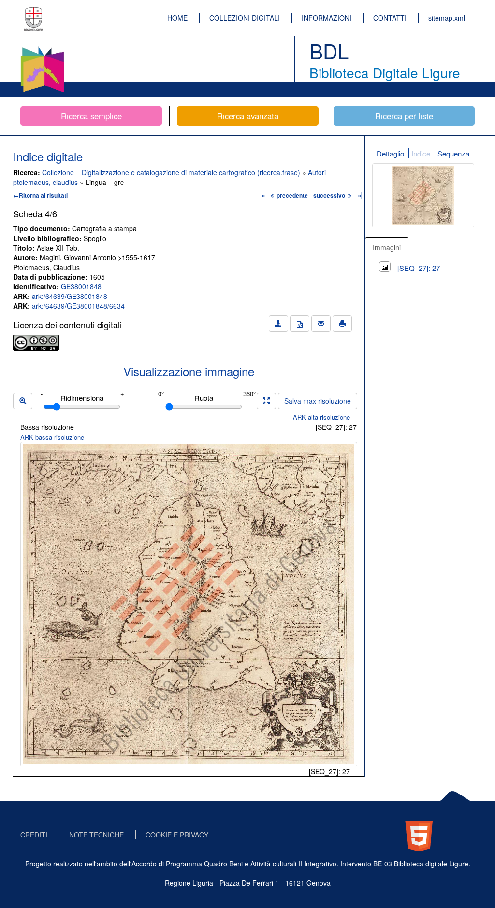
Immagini (387, 247)
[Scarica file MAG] (299, 323)
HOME (177, 18)
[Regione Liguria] (34, 12)
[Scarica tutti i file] (278, 323)
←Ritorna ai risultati (40, 195)
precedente (292, 195)
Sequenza (453, 153)
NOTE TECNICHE (96, 834)
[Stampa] (342, 323)
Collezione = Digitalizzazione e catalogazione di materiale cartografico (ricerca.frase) (172, 172)
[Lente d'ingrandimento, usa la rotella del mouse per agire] (22, 401)
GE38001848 (81, 286)
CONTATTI (390, 18)
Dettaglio (390, 153)
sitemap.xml (446, 18)
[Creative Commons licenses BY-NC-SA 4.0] (36, 341)
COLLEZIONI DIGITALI (244, 18)
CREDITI (33, 834)
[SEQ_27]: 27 (418, 268)
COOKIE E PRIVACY (177, 834)
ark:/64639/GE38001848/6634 (78, 306)
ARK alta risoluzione (321, 417)
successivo (330, 195)
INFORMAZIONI (326, 18)
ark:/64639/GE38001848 (69, 296)
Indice (420, 153)
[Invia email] (321, 323)
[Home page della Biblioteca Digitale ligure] (42, 48)
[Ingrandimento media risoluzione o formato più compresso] (266, 401)
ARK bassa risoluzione (52, 436)
